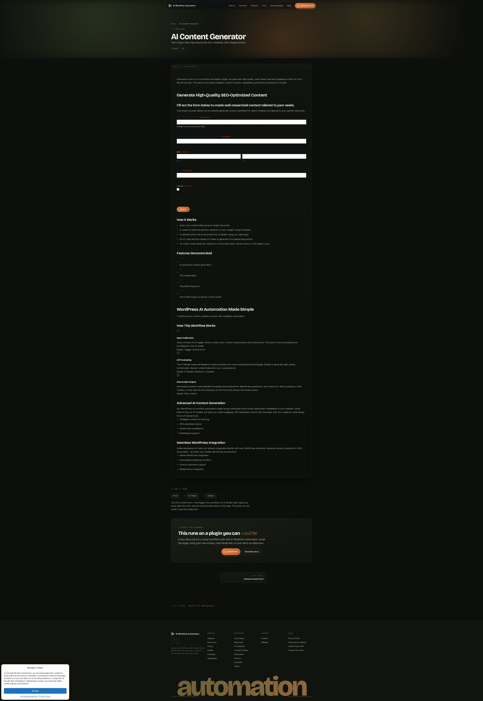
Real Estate (239, 654)
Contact (264, 638)
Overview (243, 6)
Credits (210, 650)
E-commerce (239, 646)
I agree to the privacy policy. (192, 189)
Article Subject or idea (193, 117)
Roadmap (211, 654)
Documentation (276, 6)
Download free (307, 6)
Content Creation (241, 650)
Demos (232, 6)
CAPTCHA (181, 199)
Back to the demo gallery (201, 606)
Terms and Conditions (297, 642)
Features (254, 6)
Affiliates (264, 642)
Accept (35, 691)
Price (264, 6)
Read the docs (252, 551)
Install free (233, 551)
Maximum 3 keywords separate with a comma (204, 136)
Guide (236, 666)
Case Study (239, 638)
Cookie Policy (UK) (296, 646)
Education (238, 662)
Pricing (210, 646)
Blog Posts (238, 642)
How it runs (212, 642)
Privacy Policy (44, 696)
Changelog (212, 658)
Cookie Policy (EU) (296, 650)
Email (184, 170)
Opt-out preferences (28, 696)
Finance (237, 658)
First (178, 161)
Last (244, 161)
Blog (289, 6)
